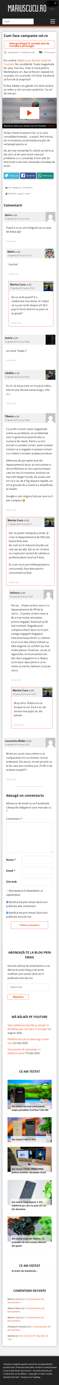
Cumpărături (27, 187)
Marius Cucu (14, 1299)
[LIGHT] (52, 3)
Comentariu (14, 818)
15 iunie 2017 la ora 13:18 (24, 694)
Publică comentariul (29, 925)
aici (8, 394)
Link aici (51, 125)
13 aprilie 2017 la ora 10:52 (17, 218)
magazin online (23, 193)
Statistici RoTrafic (11, 1377)
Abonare (18, 997)
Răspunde (11, 241)
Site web (11, 881)
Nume (11, 860)
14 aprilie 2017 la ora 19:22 (17, 376)
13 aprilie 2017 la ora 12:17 (19, 255)
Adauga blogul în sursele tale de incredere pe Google (29, 45)
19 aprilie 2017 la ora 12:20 (17, 744)
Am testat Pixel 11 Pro (24, 1139)
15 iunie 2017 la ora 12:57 (21, 596)
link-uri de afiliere (19, 1373)
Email (10, 870)
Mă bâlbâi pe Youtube (30, 1017)
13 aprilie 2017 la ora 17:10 (22, 288)
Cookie (49, 1373)
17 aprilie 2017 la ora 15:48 (17, 420)
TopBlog (36, 1377)
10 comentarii (49, 52)
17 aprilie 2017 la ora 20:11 (20, 524)
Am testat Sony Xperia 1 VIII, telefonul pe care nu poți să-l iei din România (29, 1206)
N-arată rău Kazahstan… (25, 1270)
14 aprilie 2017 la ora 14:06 (17, 341)
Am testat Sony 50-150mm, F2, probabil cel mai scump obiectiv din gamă (29, 1242)
